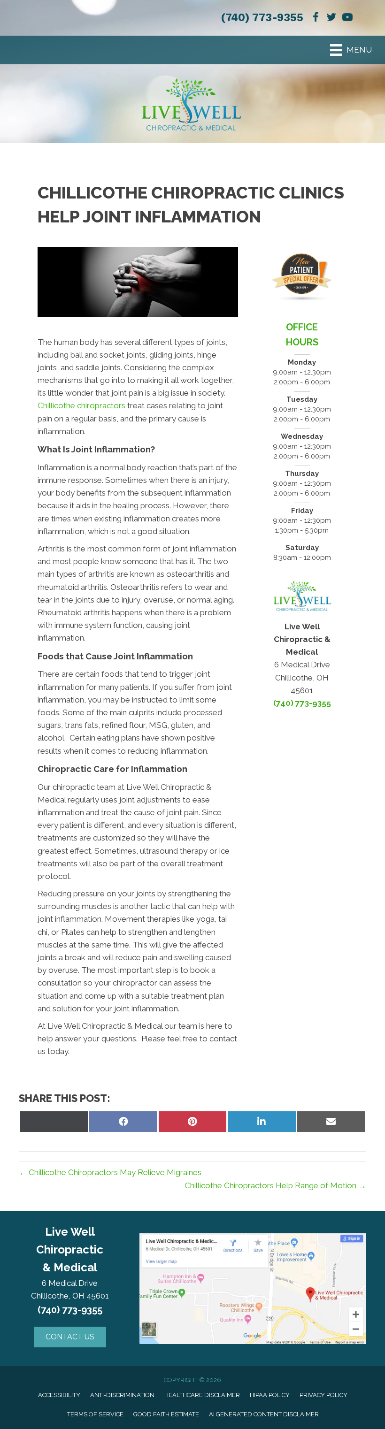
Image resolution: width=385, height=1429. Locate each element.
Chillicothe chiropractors (81, 405)
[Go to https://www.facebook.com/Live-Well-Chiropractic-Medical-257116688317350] (315, 18)
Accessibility (59, 1394)
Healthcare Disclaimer (202, 1394)
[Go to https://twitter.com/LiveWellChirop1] (331, 18)
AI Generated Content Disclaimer (264, 1414)
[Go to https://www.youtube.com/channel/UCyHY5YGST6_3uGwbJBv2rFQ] (347, 18)
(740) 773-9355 (262, 17)
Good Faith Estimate (166, 1414)
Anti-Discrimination (122, 1394)
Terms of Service (95, 1414)
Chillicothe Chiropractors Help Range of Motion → (275, 1185)
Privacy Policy (323, 1394)
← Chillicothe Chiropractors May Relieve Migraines (110, 1172)
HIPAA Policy (270, 1394)
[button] (70, 1337)
